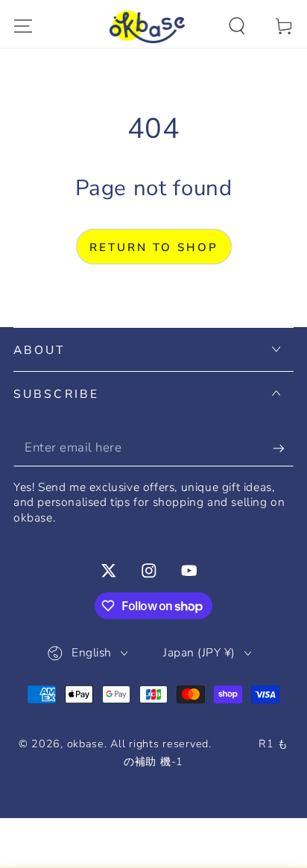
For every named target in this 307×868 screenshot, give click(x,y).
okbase (85, 743)
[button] (237, 26)
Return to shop (153, 247)
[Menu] (23, 26)
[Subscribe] (283, 448)
